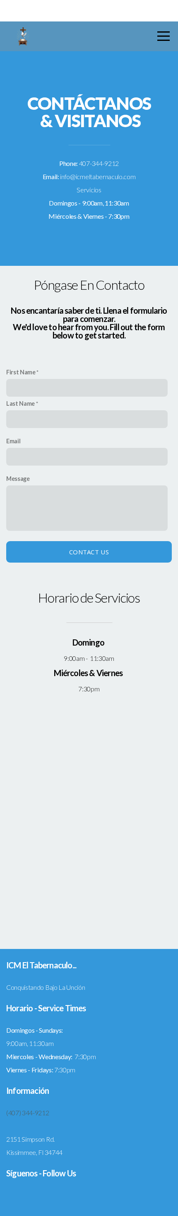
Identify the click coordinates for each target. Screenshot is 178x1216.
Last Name (20, 403)
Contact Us (89, 552)
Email (13, 441)
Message (18, 478)
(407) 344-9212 (27, 1113)
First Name (21, 372)
